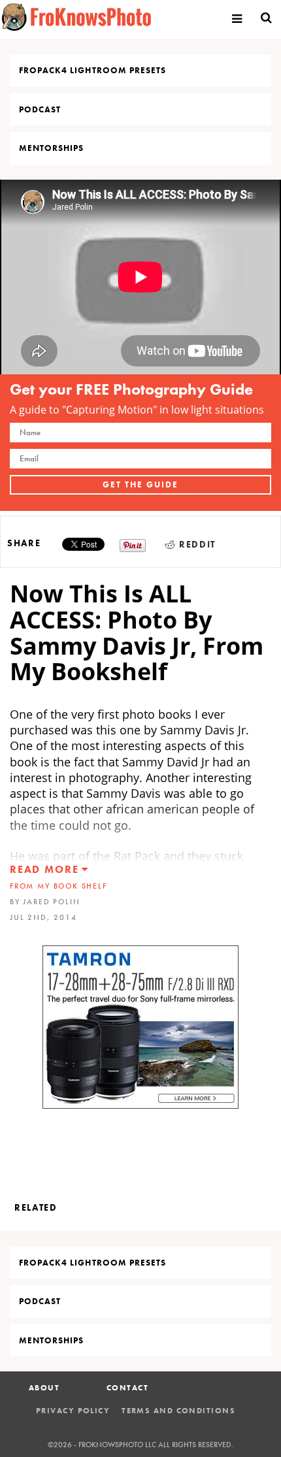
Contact (127, 1388)
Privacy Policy (73, 1410)
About (44, 1388)
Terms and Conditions (178, 1410)
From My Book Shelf (58, 886)
